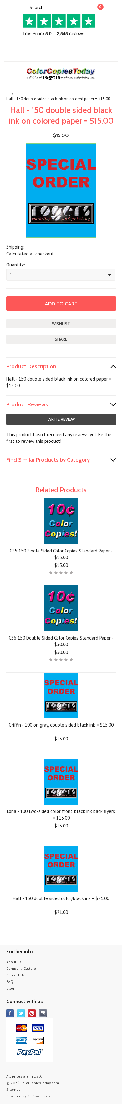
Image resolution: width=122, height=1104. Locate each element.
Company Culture (21, 968)
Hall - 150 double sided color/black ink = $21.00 (61, 898)
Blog (10, 988)
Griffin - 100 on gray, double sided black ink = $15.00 (61, 725)
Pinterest (32, 1013)
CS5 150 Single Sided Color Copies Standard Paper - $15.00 (61, 554)
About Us (14, 961)
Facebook (10, 1013)
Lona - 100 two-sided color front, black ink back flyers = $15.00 (61, 814)
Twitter (21, 1013)
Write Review (61, 419)
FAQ (9, 981)
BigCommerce (39, 1096)
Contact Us (15, 975)
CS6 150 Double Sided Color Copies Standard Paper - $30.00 (61, 641)
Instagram (43, 1013)
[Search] (24, 6)
